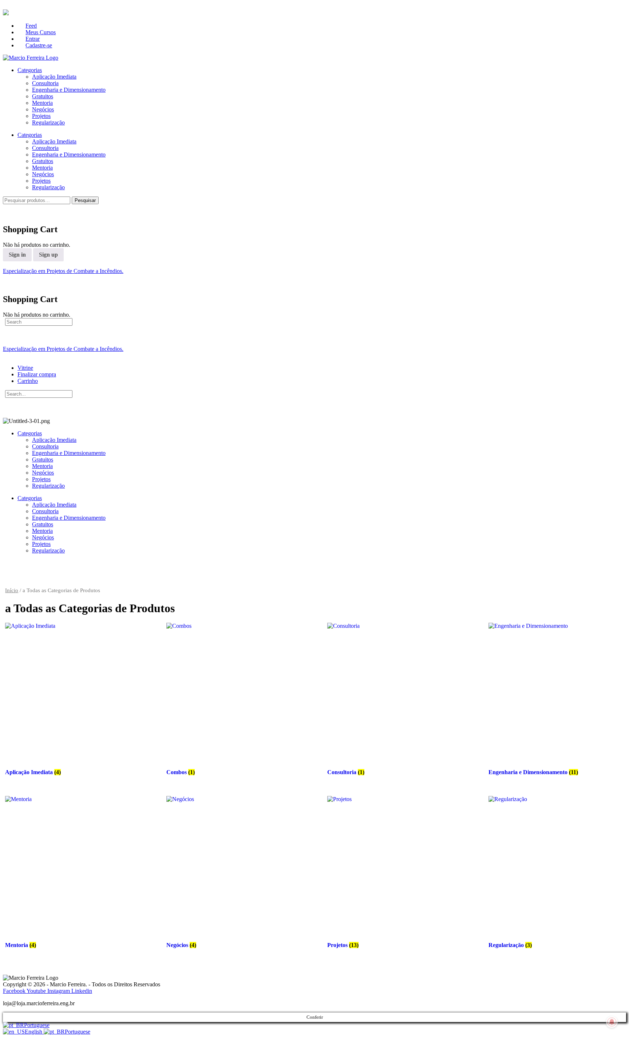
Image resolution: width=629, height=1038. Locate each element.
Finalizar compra (36, 374)
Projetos (41, 116)
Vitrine (25, 368)
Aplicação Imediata (54, 77)
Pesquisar (85, 200)
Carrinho (27, 381)
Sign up (48, 254)
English (34, 1032)
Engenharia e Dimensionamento (69, 90)
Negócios (43, 109)
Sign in (17, 254)
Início (11, 590)
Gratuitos (42, 96)
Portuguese (37, 1025)
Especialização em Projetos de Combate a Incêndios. (63, 271)
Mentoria (42, 103)
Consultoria (45, 83)
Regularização (48, 122)
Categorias (29, 70)
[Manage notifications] (612, 1022)
